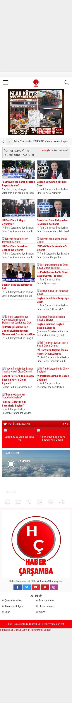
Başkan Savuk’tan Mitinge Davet (52, 183)
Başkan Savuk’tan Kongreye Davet (53, 299)
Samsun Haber (46, 600)
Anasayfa (46, 150)
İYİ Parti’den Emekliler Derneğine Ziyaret (15, 248)
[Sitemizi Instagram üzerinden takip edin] (54, 587)
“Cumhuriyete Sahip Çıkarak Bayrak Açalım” (18, 183)
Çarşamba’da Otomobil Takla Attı (19, 438)
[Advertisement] (36, 36)
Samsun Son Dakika (10, 629)
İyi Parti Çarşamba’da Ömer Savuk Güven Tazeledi (52, 274)
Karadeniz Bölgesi (14, 606)
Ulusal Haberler (46, 606)
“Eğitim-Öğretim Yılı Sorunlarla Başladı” (14, 403)
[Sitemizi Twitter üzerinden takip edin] (27, 587)
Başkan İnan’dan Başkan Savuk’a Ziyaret (50, 325)
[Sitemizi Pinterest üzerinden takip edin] (45, 587)
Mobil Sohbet (44, 629)
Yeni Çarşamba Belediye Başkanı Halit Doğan (52, 438)
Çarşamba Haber (13, 600)
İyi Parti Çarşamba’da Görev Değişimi (53, 377)
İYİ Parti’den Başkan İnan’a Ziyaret (52, 248)
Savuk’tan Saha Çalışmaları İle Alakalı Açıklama (52, 222)
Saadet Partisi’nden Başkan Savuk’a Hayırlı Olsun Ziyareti (18, 379)
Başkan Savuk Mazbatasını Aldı (17, 286)
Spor (7, 611)
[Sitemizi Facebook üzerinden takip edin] (17, 587)
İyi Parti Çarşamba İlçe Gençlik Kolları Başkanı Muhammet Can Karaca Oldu (18, 330)
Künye (42, 611)
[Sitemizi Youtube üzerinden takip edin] (36, 587)
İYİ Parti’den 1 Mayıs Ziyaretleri (13, 222)
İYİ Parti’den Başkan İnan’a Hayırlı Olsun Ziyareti (52, 351)
